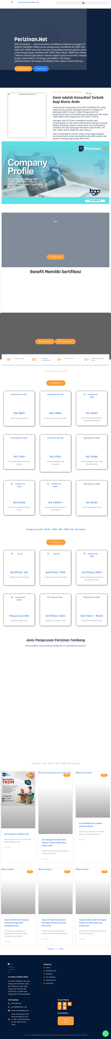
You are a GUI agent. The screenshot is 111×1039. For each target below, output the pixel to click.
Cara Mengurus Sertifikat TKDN (16, 834)
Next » (62, 949)
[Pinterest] (65, 1008)
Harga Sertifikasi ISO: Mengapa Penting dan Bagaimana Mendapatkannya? (16, 923)
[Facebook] (60, 1004)
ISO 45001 (92, 413)
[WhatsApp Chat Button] (105, 1033)
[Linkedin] (65, 1004)
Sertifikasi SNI (19, 572)
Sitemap (27, 1035)
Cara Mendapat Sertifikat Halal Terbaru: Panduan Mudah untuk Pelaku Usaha (54, 842)
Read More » (7, 847)
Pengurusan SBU (19, 616)
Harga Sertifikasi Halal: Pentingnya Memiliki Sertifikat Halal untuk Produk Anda (92, 923)
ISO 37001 (55, 456)
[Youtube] (70, 1004)
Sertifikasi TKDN (55, 572)
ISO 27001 (19, 456)
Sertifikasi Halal (55, 616)
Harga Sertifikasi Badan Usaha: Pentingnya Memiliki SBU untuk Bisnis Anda (54, 923)
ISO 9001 (19, 413)
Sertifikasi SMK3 (92, 572)
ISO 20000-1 (55, 502)
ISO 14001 (55, 413)
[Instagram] (60, 1008)
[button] (83, 3)
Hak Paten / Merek (91, 616)
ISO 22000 (19, 502)
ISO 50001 (92, 502)
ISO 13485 (92, 456)
